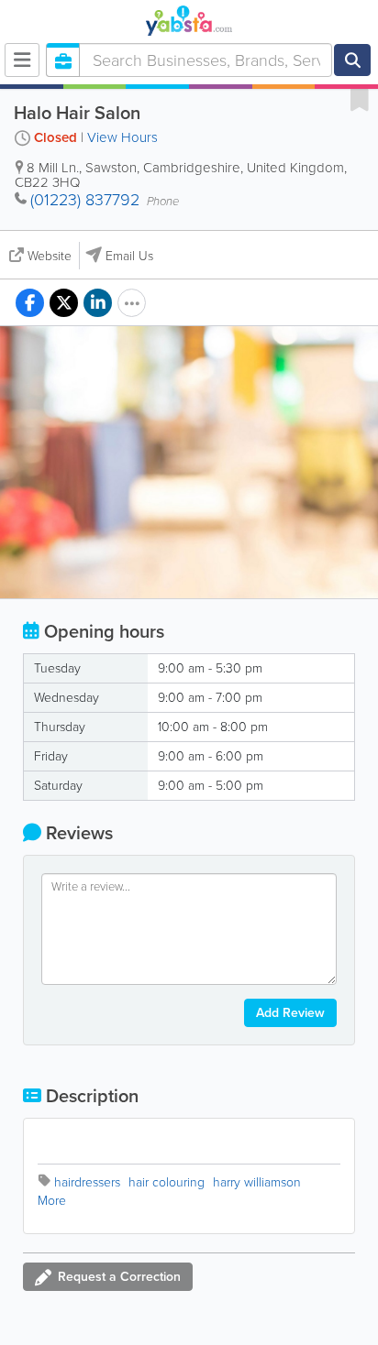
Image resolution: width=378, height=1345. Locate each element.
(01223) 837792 (84, 200)
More (52, 1200)
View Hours (122, 137)
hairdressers (87, 1182)
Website (50, 256)
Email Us (129, 256)
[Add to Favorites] (359, 99)
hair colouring (166, 1182)
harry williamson (257, 1182)
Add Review (290, 1012)
